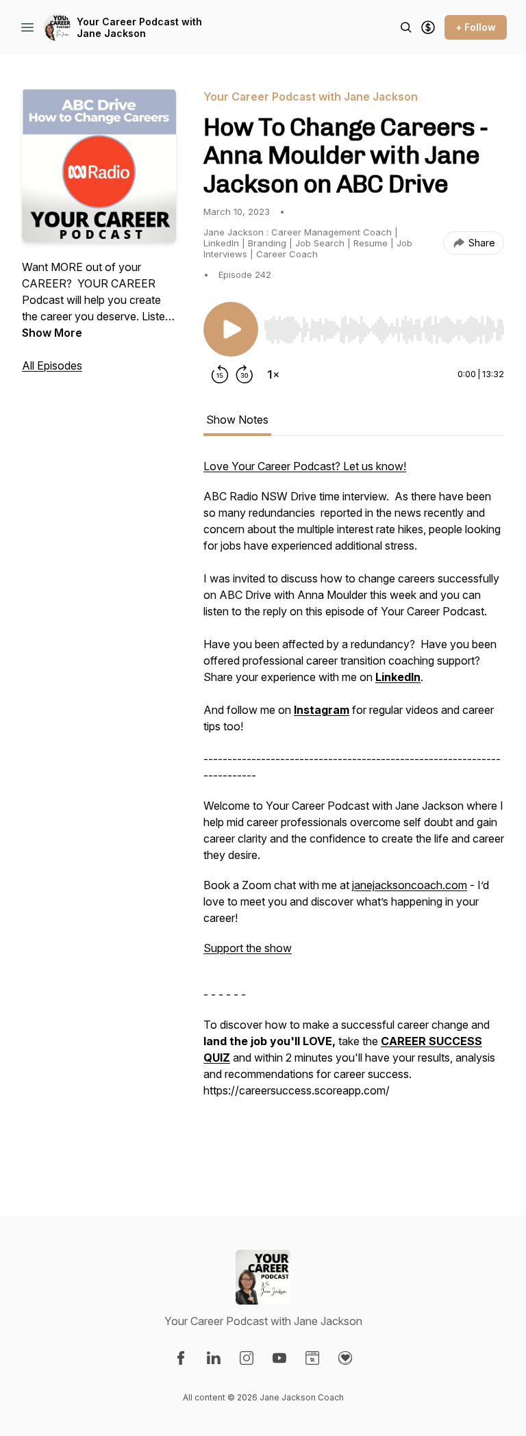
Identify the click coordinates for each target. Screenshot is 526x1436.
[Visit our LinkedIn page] (214, 1358)
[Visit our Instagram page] (246, 1358)
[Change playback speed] (273, 374)
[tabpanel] (353, 810)
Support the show (247, 948)
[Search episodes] (406, 27)
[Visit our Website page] (312, 1358)
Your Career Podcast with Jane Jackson (139, 28)
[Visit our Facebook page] (181, 1358)
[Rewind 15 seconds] (219, 374)
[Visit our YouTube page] (279, 1358)
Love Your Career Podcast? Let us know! (304, 466)
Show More (52, 332)
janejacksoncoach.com (409, 885)
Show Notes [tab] (237, 419)
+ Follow (475, 27)
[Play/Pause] (230, 329)
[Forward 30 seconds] (244, 374)
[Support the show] (428, 27)
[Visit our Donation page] (345, 1358)
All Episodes (52, 365)
